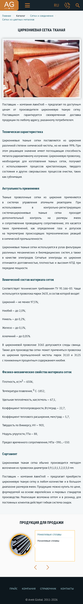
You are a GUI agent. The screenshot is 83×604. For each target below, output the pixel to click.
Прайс (13, 588)
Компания (29, 588)
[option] (41, 545)
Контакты (67, 588)
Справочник (48, 588)
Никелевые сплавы (49, 534)
